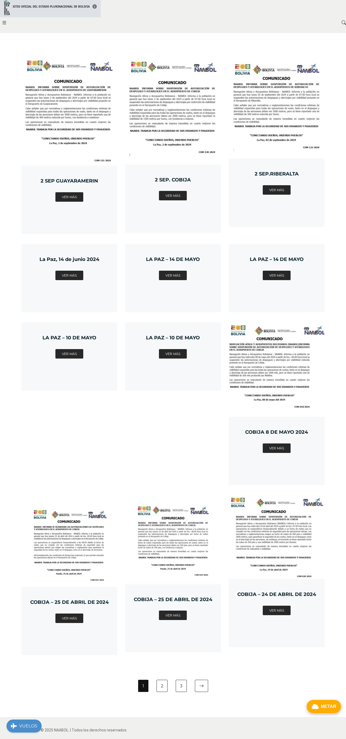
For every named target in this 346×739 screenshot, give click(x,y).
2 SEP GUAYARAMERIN (69, 181)
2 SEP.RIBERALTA (277, 174)
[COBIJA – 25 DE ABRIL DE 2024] (69, 498)
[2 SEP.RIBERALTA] (276, 60)
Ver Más (69, 197)
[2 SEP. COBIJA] (173, 60)
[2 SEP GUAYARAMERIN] (69, 60)
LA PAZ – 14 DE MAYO (173, 259)
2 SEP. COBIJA (173, 180)
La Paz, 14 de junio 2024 (69, 259)
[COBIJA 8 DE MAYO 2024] (276, 325)
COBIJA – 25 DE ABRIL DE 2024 (69, 602)
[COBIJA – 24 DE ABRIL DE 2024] (276, 498)
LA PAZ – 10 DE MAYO (69, 337)
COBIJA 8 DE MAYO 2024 (276, 432)
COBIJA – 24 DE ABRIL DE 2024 (276, 594)
